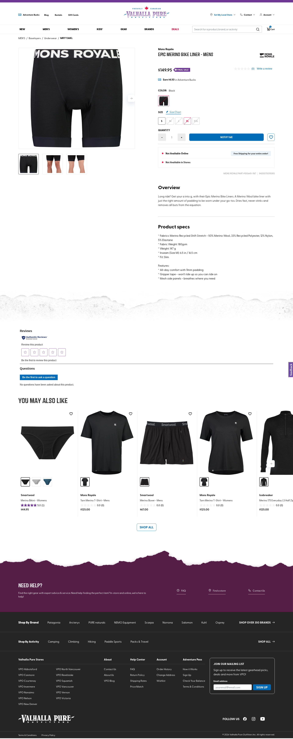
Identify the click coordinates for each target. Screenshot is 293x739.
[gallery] (77, 98)
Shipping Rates (138, 680)
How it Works (190, 669)
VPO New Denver (27, 704)
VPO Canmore (26, 675)
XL (187, 121)
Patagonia (53, 622)
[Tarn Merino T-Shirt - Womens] (226, 443)
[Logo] (146, 12)
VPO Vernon (63, 692)
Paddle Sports (113, 641)
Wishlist (161, 680)
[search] (258, 29)
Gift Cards (73, 14)
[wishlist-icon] (271, 137)
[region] (245, 719)
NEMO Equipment (125, 622)
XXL (196, 121)
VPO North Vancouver (68, 669)
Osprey (219, 622)
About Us (109, 675)
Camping (53, 641)
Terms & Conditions (193, 686)
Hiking (92, 641)
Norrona (168, 622)
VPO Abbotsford (27, 669)
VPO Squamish (64, 680)
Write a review (264, 68)
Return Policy (137, 675)
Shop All (147, 527)
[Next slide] (131, 98)
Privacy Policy (48, 735)
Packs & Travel (139, 641)
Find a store (219, 590)
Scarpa (149, 622)
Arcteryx (74, 622)
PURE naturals (97, 622)
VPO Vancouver (65, 686)
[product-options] (163, 100)
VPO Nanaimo (26, 692)
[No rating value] (242, 69)
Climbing (73, 641)
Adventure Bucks (31, 14)
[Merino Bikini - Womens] (47, 443)
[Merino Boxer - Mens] (166, 443)
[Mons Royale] (267, 55)
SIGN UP (262, 687)
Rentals (58, 14)
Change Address (166, 675)
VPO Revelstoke (64, 675)
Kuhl (204, 622)
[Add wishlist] (71, 414)
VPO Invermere (26, 686)
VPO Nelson (25, 698)
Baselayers (35, 38)
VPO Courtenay (27, 680)
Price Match (136, 686)
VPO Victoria (63, 698)
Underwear (50, 38)
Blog (46, 14)
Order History (164, 669)
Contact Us (259, 590)
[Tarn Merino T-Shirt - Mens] (107, 443)
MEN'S (21, 38)
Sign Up (187, 675)
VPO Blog (109, 680)
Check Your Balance (194, 680)
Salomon (187, 622)
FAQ (183, 590)
